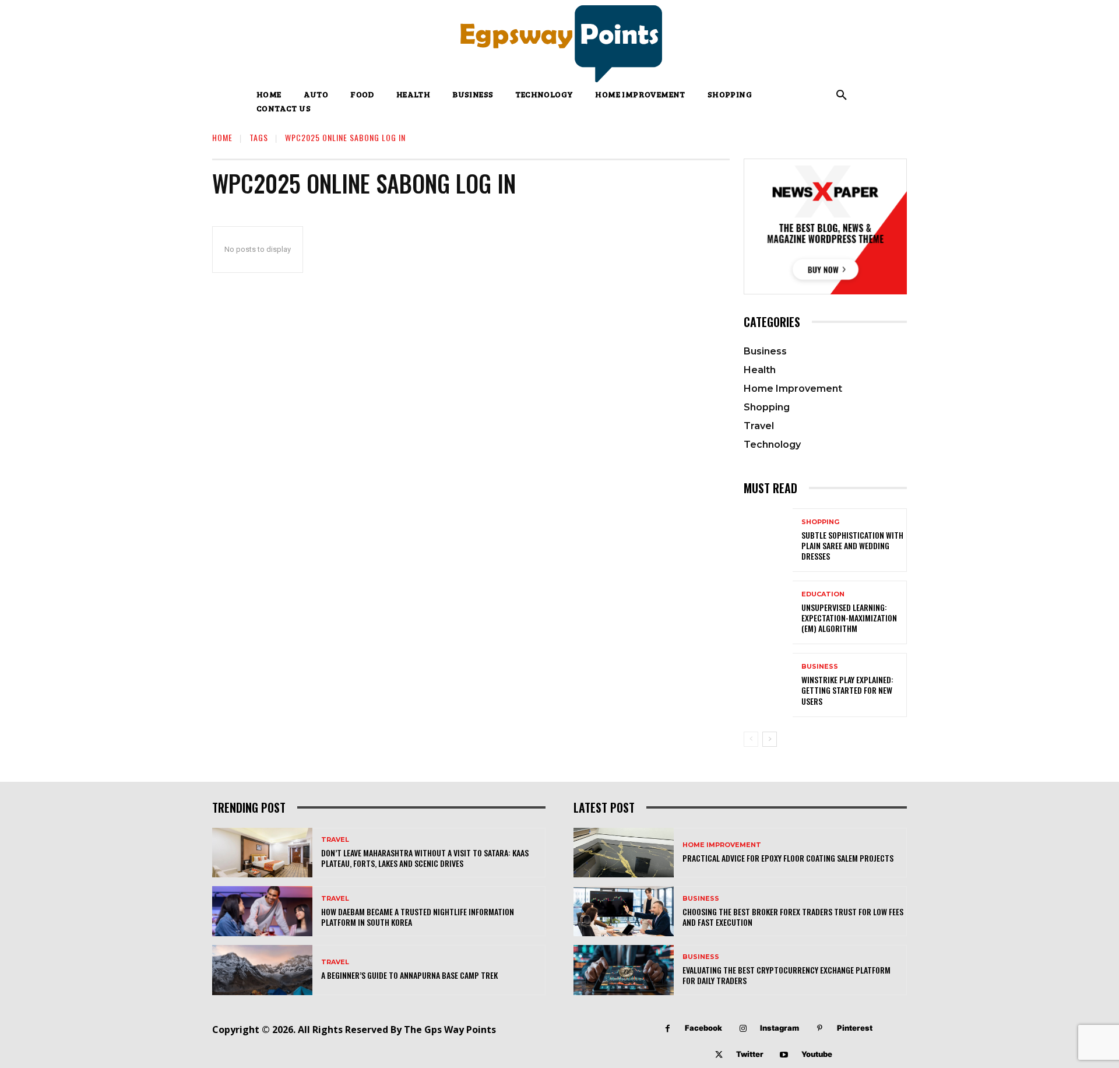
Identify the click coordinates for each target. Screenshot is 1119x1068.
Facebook (703, 1027)
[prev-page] (751, 739)
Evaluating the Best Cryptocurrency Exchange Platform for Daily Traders (786, 975)
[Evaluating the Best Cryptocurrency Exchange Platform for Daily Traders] (623, 970)
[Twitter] (719, 1055)
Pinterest (854, 1027)
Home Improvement (721, 845)
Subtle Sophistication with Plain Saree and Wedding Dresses (852, 545)
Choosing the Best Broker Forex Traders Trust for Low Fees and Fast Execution (792, 916)
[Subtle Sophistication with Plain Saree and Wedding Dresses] (768, 540)
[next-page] (769, 739)
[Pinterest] (820, 1028)
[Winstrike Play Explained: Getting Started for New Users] (768, 684)
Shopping (820, 522)
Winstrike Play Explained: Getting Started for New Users (847, 690)
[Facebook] (667, 1028)
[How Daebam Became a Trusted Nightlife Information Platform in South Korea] (262, 911)
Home (222, 137)
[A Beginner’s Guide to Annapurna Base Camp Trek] (262, 970)
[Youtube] (784, 1055)
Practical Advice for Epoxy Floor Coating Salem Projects (787, 858)
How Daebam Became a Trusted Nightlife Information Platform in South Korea (417, 916)
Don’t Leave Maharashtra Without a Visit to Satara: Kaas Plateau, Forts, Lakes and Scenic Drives (425, 857)
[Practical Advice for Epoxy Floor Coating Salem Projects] (623, 853)
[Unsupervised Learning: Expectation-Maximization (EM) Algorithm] (768, 612)
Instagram (779, 1027)
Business (819, 666)
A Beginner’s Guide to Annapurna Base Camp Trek (409, 975)
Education (822, 594)
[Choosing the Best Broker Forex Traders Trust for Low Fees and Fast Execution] (623, 911)
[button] (842, 96)
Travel (335, 840)
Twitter (749, 1054)
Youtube (816, 1054)
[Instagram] (743, 1028)
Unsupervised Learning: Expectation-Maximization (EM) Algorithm (849, 617)
